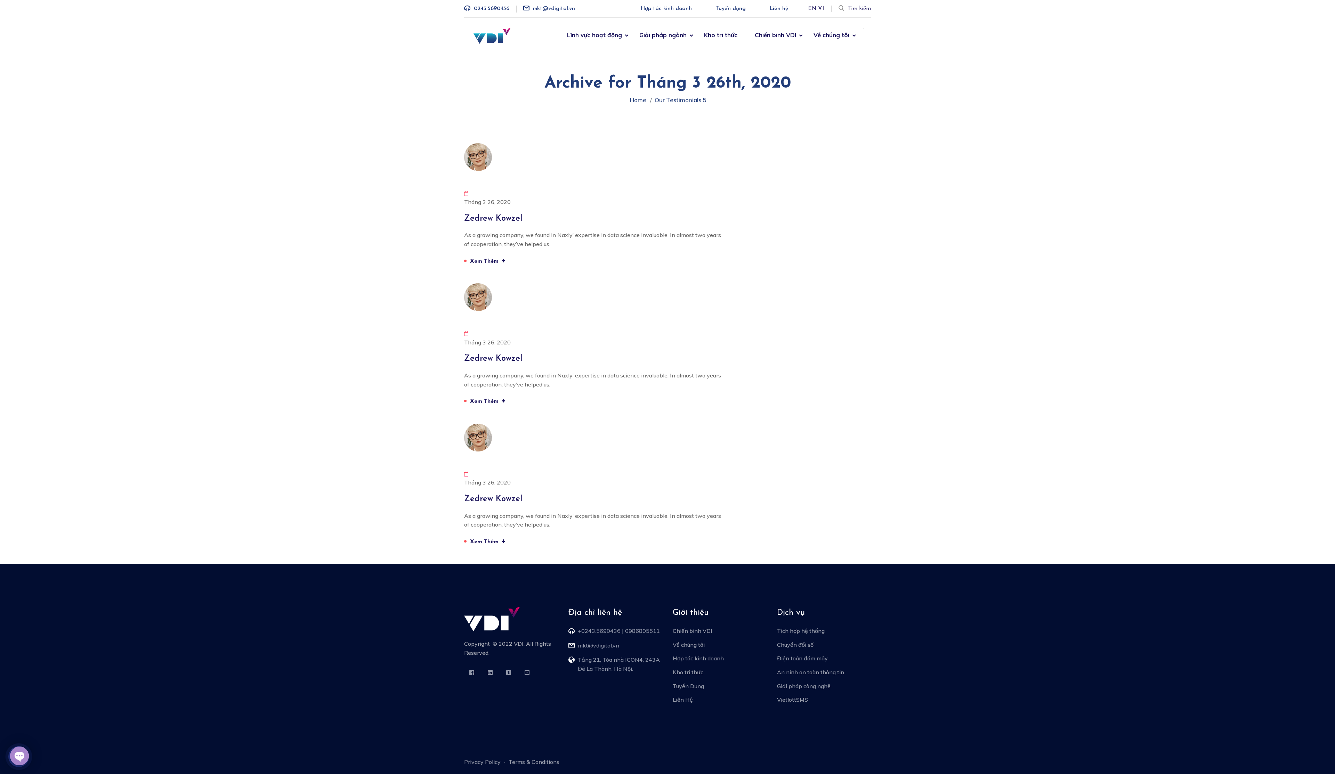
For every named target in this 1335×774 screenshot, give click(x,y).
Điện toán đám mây (802, 658)
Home (639, 100)
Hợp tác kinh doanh (666, 8)
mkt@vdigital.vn (554, 8)
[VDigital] (492, 35)
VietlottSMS (792, 699)
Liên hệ (778, 8)
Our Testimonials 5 (680, 100)
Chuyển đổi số (795, 644)
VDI (519, 643)
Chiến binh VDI (775, 35)
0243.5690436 (491, 8)
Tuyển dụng (730, 8)
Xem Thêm (487, 260)
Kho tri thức (720, 35)
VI (821, 8)
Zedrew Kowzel (493, 218)
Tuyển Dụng (688, 686)
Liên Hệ (683, 699)
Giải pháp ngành (663, 35)
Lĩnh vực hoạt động (594, 35)
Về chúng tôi (831, 35)
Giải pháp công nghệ (804, 686)
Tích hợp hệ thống (801, 630)
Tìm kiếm (859, 8)
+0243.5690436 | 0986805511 (619, 630)
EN (812, 8)
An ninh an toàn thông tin (810, 672)
